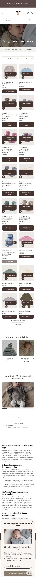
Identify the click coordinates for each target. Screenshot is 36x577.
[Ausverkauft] (7, 245)
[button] (3, 12)
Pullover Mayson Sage (8, 283)
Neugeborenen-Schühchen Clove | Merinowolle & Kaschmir (24, 150)
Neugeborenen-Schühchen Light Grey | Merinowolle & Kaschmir (26, 115)
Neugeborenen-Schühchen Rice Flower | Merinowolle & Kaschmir (9, 115)
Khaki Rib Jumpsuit (24, 311)
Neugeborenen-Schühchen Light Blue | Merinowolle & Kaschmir (9, 253)
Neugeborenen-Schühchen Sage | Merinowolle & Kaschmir (7, 218)
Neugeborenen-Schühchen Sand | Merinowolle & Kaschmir (24, 218)
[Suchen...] (29, 20)
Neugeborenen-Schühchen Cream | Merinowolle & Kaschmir (25, 184)
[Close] (32, 521)
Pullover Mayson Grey (8, 311)
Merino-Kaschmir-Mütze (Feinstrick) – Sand (8, 83)
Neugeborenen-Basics (18, 49)
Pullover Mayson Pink (25, 251)
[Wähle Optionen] (6, 77)
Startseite (7, 49)
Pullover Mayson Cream (26, 283)
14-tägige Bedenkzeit (18, 423)
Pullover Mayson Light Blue (25, 83)
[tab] (3, 78)
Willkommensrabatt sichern (18, 573)
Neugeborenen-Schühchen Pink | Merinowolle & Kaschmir (7, 150)
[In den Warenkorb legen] (3, 108)
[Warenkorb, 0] (32, 13)
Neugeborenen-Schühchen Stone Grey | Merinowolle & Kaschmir (9, 184)
